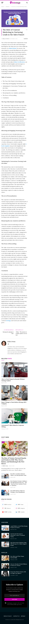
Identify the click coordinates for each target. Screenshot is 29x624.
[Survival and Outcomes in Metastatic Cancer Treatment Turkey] (5, 535)
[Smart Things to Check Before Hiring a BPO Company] (14, 392)
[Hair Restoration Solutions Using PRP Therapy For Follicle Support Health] (5, 544)
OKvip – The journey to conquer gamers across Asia (21, 333)
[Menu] (2, 2)
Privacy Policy (14, 604)
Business (26, 38)
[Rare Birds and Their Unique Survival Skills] (5, 558)
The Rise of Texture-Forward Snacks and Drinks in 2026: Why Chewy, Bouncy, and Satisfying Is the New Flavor (13, 460)
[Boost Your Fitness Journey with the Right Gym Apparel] (5, 573)
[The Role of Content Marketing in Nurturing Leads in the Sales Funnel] (14, 18)
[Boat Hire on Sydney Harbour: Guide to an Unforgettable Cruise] (5, 475)
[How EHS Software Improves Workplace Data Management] (5, 492)
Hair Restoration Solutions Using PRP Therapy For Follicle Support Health (18, 544)
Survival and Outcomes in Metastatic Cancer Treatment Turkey (17, 535)
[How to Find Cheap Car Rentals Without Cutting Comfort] (14, 369)
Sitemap (23, 616)
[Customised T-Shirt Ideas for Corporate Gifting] (14, 415)
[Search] (27, 2)
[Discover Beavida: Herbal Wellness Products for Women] (5, 566)
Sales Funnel (12, 48)
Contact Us (16, 616)
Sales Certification (19, 62)
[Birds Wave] (15, 2)
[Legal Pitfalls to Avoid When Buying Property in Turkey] (5, 528)
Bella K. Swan (6, 38)
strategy (8, 320)
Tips (3, 442)
